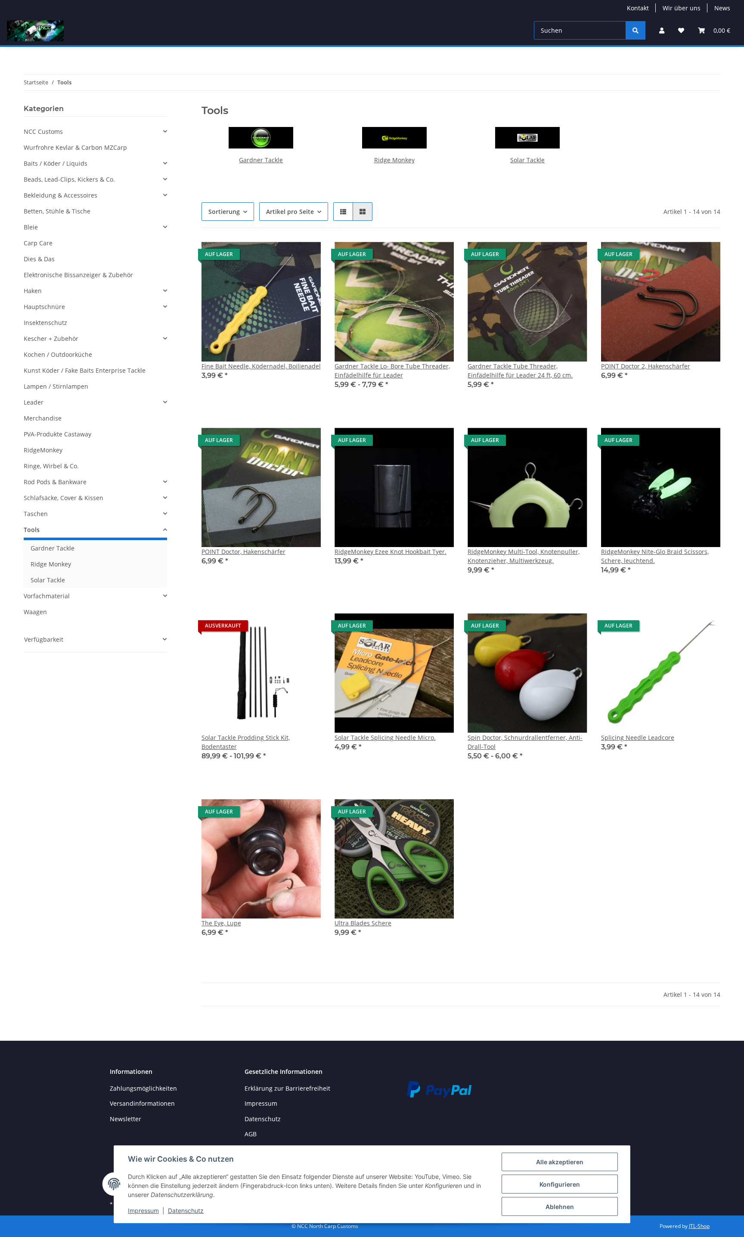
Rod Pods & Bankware (55, 482)
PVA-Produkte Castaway (57, 434)
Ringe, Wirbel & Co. (51, 466)
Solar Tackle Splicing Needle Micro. (385, 737)
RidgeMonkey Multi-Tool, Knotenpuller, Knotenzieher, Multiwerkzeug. (524, 556)
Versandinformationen (142, 1103)
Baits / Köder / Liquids (55, 163)
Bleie (31, 227)
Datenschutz (263, 1119)
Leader (33, 402)
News (722, 8)
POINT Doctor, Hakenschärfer (243, 551)
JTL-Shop (699, 1226)
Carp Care (38, 243)
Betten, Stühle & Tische (57, 211)
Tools (32, 530)
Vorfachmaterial (47, 596)
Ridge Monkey (394, 160)
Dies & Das (39, 259)
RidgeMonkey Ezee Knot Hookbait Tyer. (390, 551)
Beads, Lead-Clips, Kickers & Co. (69, 179)
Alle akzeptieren (559, 1162)
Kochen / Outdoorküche (58, 354)
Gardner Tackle (261, 160)
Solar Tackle (527, 160)
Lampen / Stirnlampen (56, 386)
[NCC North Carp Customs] (35, 30)
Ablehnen (560, 1206)
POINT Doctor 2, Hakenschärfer (645, 366)
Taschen (36, 514)
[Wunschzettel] (681, 30)
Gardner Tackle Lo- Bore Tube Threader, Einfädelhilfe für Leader (392, 370)
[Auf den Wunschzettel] (306, 256)
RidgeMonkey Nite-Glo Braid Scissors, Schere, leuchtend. (655, 556)
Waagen (35, 612)
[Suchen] (635, 30)
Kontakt (638, 8)
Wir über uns (682, 8)
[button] (661, 30)
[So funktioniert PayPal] (439, 1089)
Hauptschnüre (44, 307)
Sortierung (224, 211)
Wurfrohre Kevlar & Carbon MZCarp (75, 147)
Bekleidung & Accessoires (60, 195)
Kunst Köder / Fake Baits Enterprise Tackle (85, 370)
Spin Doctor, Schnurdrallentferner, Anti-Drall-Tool (525, 742)
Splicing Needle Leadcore (637, 737)
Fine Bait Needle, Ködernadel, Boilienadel (261, 366)
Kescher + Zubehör (51, 338)
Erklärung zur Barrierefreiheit (287, 1088)
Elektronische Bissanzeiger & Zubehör (78, 275)
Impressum (261, 1103)
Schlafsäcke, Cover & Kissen (63, 498)
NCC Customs (43, 131)
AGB (251, 1134)
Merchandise (43, 418)
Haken (33, 291)
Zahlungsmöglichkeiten (143, 1088)
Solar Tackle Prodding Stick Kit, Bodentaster (246, 742)
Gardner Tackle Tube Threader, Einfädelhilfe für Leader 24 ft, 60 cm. (520, 370)
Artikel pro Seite (290, 211)
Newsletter (125, 1119)
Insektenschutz (45, 323)
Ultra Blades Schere (363, 923)
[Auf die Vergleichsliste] (283, 256)
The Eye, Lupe (221, 923)
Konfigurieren (559, 1184)
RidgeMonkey (43, 450)
